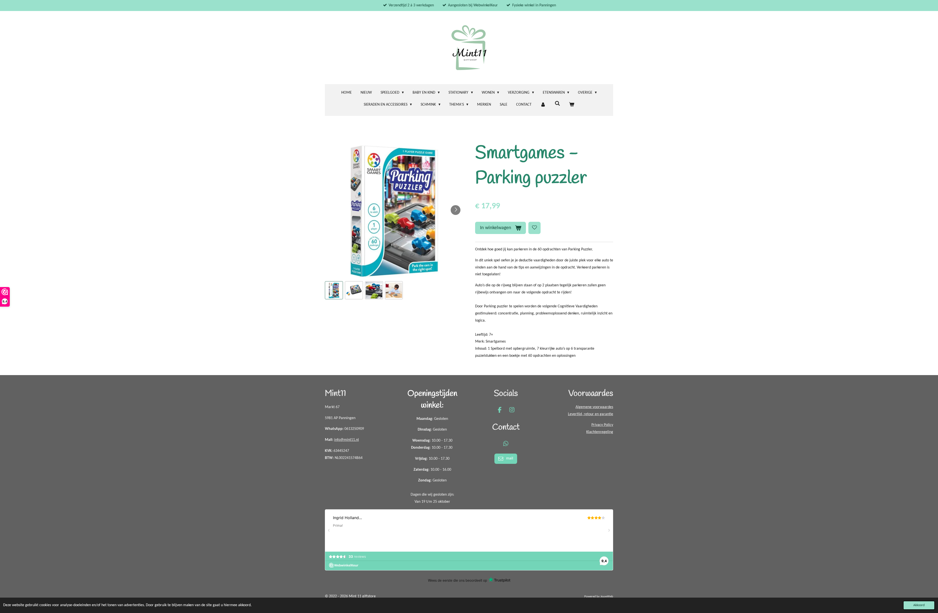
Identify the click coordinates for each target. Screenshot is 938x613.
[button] (334, 290)
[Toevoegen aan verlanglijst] (534, 228)
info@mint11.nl (346, 440)
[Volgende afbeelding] (455, 210)
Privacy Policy (602, 425)
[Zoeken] (557, 103)
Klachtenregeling (599, 432)
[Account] (543, 105)
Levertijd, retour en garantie (590, 414)
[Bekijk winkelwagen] (571, 105)
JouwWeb (606, 596)
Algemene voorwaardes (594, 407)
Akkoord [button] (919, 605)
